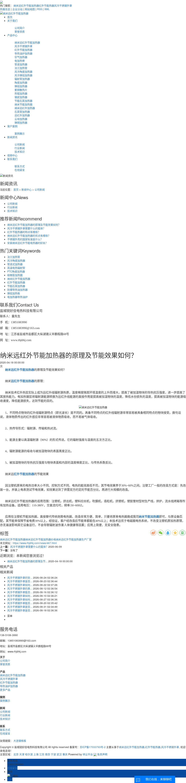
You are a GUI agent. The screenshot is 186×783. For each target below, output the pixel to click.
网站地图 (30, 9)
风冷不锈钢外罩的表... (19, 588)
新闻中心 (26, 189)
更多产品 (5, 689)
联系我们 (12, 159)
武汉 (59, 754)
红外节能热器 (46, 5)
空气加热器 (21, 57)
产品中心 (12, 35)
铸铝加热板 (13, 293)
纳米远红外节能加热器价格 (40, 539)
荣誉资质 (20, 31)
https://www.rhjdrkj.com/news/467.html (35, 543)
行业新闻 (20, 148)
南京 (47, 754)
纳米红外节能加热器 (18, 278)
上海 (36, 754)
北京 (16, 754)
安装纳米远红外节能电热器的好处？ (27, 243)
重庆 (65, 754)
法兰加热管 (21, 68)
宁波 (53, 754)
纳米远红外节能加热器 (26, 5)
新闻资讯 (12, 137)
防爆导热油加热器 (17, 289)
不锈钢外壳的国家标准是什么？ (25, 239)
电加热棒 (20, 60)
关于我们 (12, 20)
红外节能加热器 (23, 50)
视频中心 (12, 155)
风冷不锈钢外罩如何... (19, 585)
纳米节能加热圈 (23, 104)
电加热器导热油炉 (17, 297)
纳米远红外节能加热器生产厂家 (74, 539)
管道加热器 (21, 64)
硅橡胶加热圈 (15, 275)
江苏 (41, 754)
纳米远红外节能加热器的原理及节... (27, 561)
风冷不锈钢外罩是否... (19, 581)
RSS (39, 9)
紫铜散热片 (21, 90)
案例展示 (20, 133)
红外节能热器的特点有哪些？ (23, 232)
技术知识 (20, 151)
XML (47, 9)
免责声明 (102, 754)
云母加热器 (21, 119)
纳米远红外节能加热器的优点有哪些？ (28, 235)
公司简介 (20, 28)
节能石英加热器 (23, 100)
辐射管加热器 (22, 79)
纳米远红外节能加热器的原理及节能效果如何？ (34, 224)
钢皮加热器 (21, 97)
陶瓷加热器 (21, 82)
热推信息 (5, 9)
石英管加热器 (22, 111)
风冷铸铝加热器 (23, 75)
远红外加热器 (22, 115)
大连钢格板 (19, 740)
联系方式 (20, 166)
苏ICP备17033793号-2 (93, 747)
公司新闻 (20, 144)
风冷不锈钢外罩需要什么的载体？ (26, 228)
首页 (9, 17)
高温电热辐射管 (16, 268)
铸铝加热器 (21, 86)
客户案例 (12, 126)
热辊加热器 (21, 93)
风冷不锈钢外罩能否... (19, 592)
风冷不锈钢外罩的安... (19, 577)
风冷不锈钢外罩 (63, 5)
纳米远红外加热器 (25, 108)
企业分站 (17, 9)
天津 (21, 754)
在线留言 (20, 170)
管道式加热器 (15, 264)
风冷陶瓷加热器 (23, 71)
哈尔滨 (29, 754)
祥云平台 (88, 754)
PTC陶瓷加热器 (16, 271)
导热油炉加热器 (23, 53)
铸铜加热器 (21, 122)
